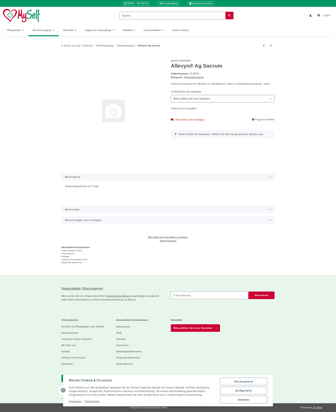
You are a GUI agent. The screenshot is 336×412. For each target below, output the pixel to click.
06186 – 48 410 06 (137, 3)
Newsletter (67, 363)
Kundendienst (170, 3)
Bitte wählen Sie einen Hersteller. (193, 328)
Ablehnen (243, 399)
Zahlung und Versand (73, 357)
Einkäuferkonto (69, 332)
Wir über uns (68, 345)
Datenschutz (92, 401)
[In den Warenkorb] (64, 57)
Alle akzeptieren (243, 381)
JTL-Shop (317, 407)
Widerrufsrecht (124, 363)
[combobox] (223, 98)
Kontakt (65, 351)
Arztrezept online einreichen (76, 339)
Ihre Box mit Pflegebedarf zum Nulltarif (82, 326)
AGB (118, 332)
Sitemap (120, 339)
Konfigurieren (243, 390)
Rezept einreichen (201, 3)
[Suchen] (229, 15)
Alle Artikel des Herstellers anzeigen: (168, 237)
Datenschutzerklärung (118, 296)
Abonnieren (261, 295)
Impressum (75, 401)
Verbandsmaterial (193, 77)
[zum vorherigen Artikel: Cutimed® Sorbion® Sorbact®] (263, 45)
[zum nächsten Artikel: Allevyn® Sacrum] (271, 45)
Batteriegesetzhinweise (129, 351)
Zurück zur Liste (72, 45)
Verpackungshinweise (128, 357)
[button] (310, 15)
